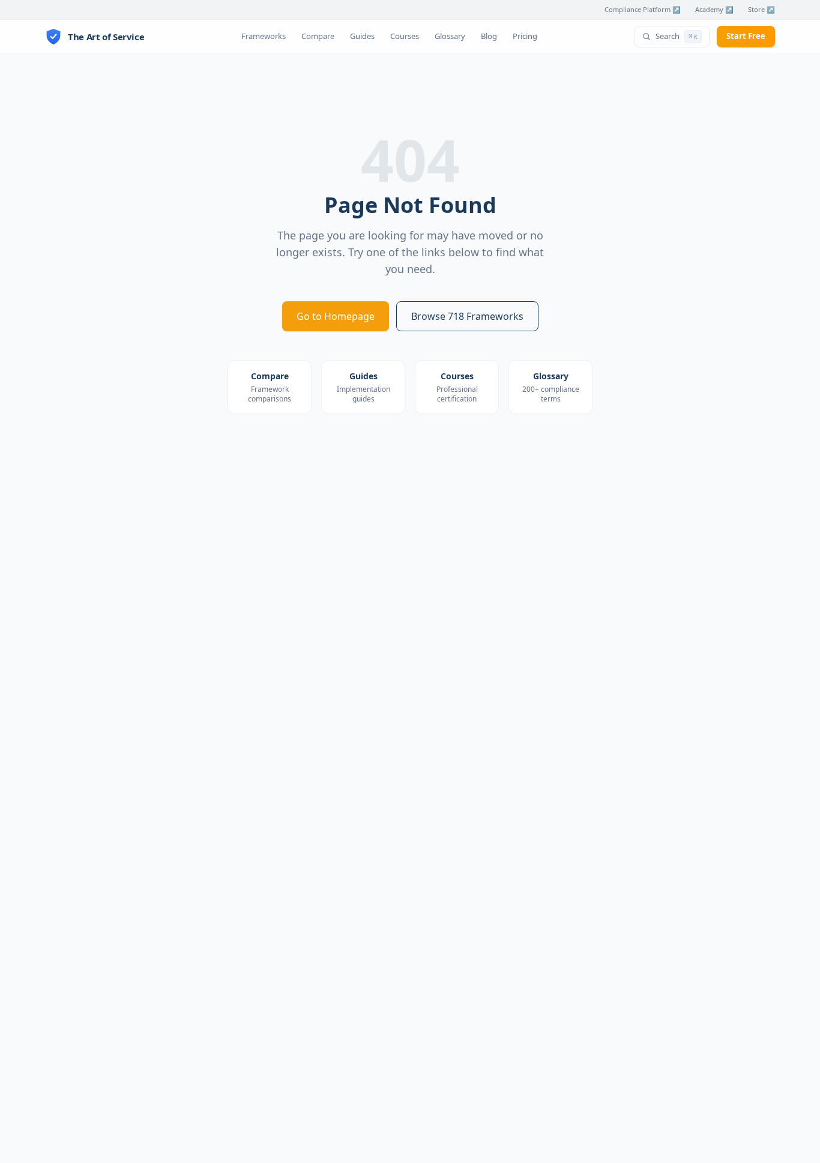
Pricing (525, 36)
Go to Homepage (336, 316)
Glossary (450, 36)
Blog (489, 36)
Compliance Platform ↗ (642, 9)
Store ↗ (761, 9)
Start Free (745, 36)
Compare (317, 36)
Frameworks (263, 36)
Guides (362, 36)
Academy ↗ (714, 9)
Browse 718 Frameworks (467, 316)
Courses (404, 36)
